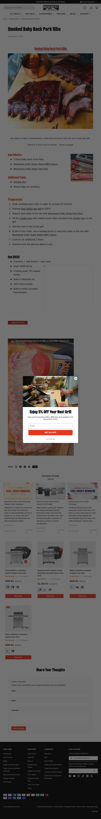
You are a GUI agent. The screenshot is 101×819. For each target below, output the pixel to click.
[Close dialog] (75, 378)
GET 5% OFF (50, 432)
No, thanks (50, 439)
